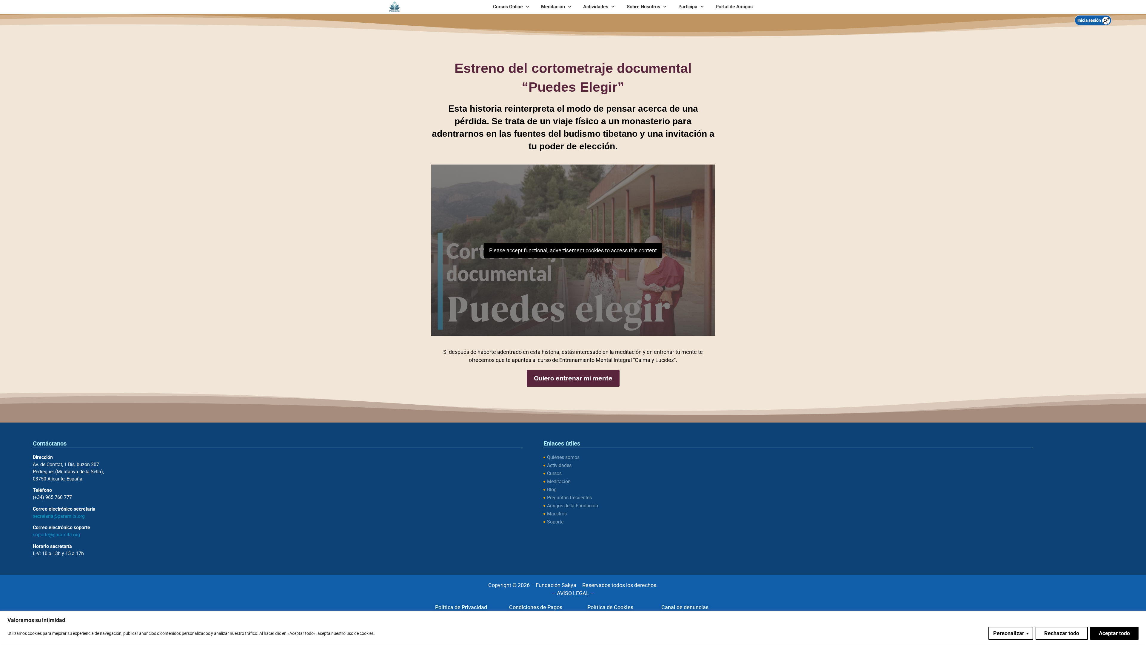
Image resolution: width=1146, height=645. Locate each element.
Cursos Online (508, 7)
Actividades (595, 7)
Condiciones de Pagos (535, 607)
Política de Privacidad (461, 607)
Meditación (553, 7)
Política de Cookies (610, 607)
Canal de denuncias (684, 607)
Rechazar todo (1061, 633)
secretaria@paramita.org (59, 516)
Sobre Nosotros (643, 7)
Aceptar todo (1114, 633)
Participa (687, 7)
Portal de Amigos (734, 7)
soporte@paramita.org (56, 535)
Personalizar (1008, 633)
